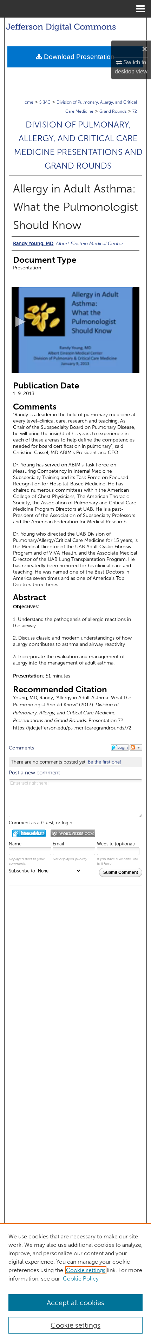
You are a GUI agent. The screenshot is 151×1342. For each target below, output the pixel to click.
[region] (75, 1282)
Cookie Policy (81, 1279)
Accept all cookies (75, 1303)
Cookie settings (85, 1270)
